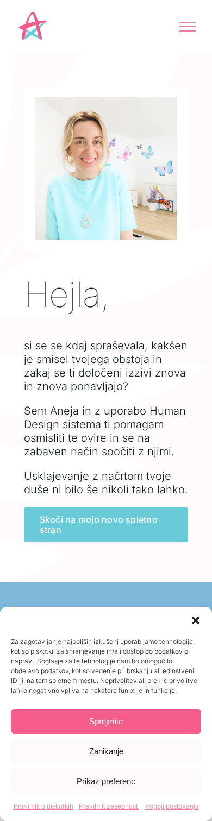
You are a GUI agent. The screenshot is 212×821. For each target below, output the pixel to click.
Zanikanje (106, 751)
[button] (195, 620)
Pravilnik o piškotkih (43, 806)
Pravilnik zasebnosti (109, 806)
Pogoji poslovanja (172, 806)
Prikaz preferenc (106, 781)
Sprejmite (106, 721)
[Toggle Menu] (187, 27)
